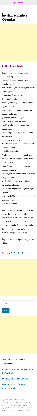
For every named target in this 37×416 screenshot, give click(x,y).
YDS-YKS (5, 405)
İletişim (28, 410)
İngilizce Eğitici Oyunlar (19, 405)
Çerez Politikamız (17, 410)
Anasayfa (19, 402)
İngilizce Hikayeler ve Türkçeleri (13, 408)
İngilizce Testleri (7, 400)
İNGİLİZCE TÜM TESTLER (15, 379)
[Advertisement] (18, 42)
